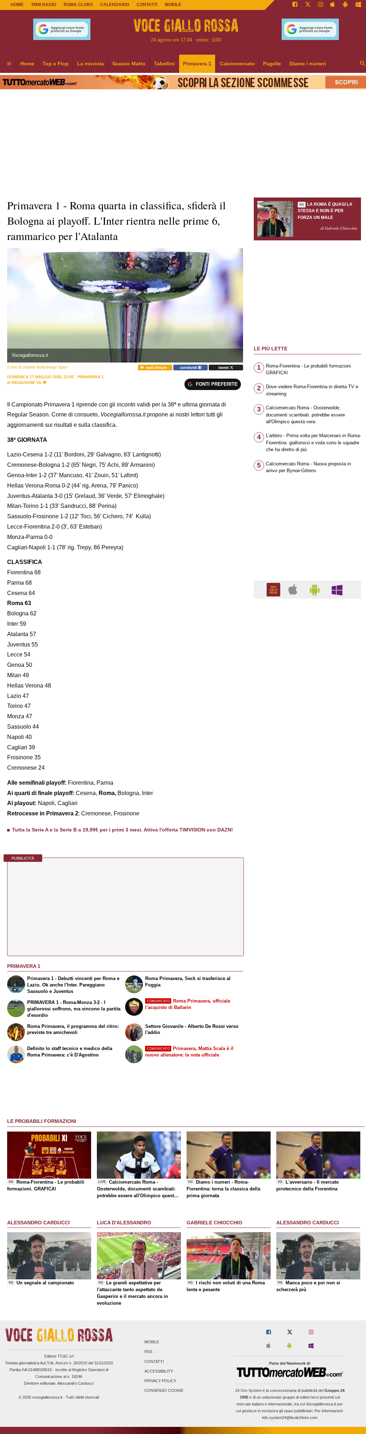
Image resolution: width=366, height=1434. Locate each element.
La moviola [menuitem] (90, 63)
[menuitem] (9, 64)
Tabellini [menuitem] (164, 63)
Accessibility (158, 1371)
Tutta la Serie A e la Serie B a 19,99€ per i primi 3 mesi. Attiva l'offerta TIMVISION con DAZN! (122, 830)
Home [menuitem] (27, 63)
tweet (224, 367)
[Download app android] (345, 5)
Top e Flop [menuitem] (56, 63)
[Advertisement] (307, 881)
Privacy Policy (160, 1381)
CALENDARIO (114, 5)
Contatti (154, 1361)
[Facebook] (295, 5)
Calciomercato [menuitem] (237, 63)
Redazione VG (27, 382)
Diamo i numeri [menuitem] (308, 63)
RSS (148, 1352)
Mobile (151, 1342)
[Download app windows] (358, 5)
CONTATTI (147, 5)
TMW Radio (43, 5)
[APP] (274, 589)
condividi (189, 367)
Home (17, 5)
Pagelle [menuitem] (272, 63)
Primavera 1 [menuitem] (197, 63)
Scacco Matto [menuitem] (128, 63)
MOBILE (173, 5)
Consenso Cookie (163, 1391)
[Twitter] (308, 5)
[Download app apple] (332, 5)
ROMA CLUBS (78, 5)
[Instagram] (320, 5)
